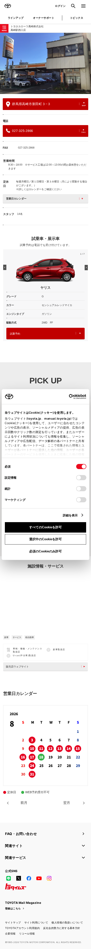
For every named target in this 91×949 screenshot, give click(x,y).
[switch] (81, 477)
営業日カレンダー (16, 198)
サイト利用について (36, 922)
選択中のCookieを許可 (45, 539)
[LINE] (8, 878)
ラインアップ (16, 17)
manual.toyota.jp (57, 418)
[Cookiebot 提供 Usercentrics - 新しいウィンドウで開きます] (67, 396)
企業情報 (10, 933)
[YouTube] (39, 878)
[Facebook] (28, 878)
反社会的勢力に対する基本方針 (61, 928)
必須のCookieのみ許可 (45, 551)
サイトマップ (13, 922)
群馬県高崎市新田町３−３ (31, 104)
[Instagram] (49, 878)
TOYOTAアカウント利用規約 (22, 928)
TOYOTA (7, 6)
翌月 (66, 803)
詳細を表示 (70, 515)
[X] (18, 878)
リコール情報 (27, 933)
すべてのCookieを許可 (45, 527)
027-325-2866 (22, 131)
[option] (45, 63)
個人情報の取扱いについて (67, 922)
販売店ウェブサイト (17, 666)
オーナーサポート (43, 17)
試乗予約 (15, 333)
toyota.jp (34, 418)
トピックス (76, 17)
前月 (24, 803)
